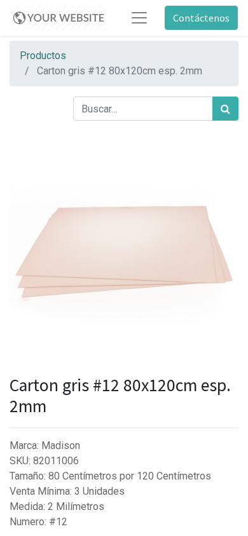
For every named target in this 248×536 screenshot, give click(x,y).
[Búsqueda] (225, 109)
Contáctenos (201, 17)
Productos (43, 56)
